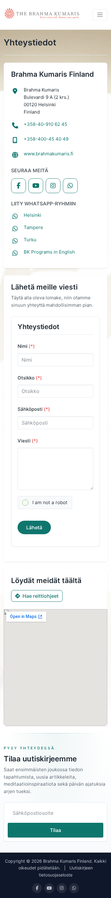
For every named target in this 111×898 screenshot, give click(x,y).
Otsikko (30, 378)
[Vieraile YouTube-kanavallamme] (49, 888)
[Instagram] (53, 185)
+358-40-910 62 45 (45, 124)
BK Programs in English (49, 252)
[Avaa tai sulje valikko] (100, 15)
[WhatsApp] (70, 185)
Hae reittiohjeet (41, 596)
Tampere (33, 227)
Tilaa (55, 830)
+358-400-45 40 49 (46, 139)
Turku (30, 240)
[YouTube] (35, 185)
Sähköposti (34, 409)
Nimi (26, 346)
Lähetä (34, 527)
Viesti (28, 441)
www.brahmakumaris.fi (48, 154)
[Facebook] (18, 185)
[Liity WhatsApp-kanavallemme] (74, 888)
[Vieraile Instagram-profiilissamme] (62, 888)
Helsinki (32, 215)
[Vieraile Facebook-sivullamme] (37, 888)
